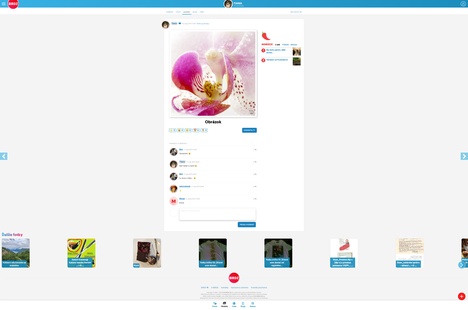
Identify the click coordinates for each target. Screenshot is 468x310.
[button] (459, 264)
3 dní (277, 45)
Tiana (239, 4)
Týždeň (285, 45)
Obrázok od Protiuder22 (277, 59)
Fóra (202, 12)
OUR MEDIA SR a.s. (228, 292)
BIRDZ (234, 278)
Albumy (186, 12)
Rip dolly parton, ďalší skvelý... (274, 51)
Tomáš (218, 296)
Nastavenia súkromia (239, 287)
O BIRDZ (214, 287)
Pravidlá (259, 287)
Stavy (178, 12)
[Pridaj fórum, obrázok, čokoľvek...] (461, 296)
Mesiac (294, 45)
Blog (195, 12)
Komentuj (248, 130)
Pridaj (246, 224)
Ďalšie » (203, 24)
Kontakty (224, 287)
